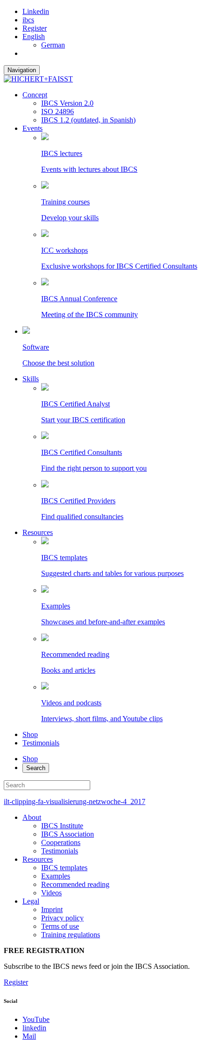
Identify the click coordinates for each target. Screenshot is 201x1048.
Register (34, 28)
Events (32, 128)
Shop (30, 734)
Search (35, 767)
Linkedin (35, 11)
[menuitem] (33, 37)
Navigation (21, 70)
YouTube (36, 1019)
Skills (30, 379)
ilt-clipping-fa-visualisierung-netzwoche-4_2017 (74, 801)
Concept (34, 95)
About (31, 817)
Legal (30, 901)
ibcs (28, 20)
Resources (37, 532)
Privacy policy (62, 918)
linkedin (34, 1028)
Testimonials (40, 743)
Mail (29, 1036)
